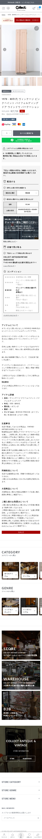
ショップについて (9, 266)
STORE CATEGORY (11, 782)
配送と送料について (10, 241)
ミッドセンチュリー (8, 611)
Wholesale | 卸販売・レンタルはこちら (21, 2)
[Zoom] (36, 28)
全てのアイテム (8, 575)
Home (3, 15)
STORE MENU (9, 798)
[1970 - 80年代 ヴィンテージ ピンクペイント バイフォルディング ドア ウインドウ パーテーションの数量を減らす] (3, 133)
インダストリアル (27, 611)
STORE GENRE (9, 790)
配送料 (9, 114)
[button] (4, 49)
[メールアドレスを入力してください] (38, 818)
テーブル (26, 576)
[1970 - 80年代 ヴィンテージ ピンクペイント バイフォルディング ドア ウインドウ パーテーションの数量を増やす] (10, 133)
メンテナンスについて (10, 315)
